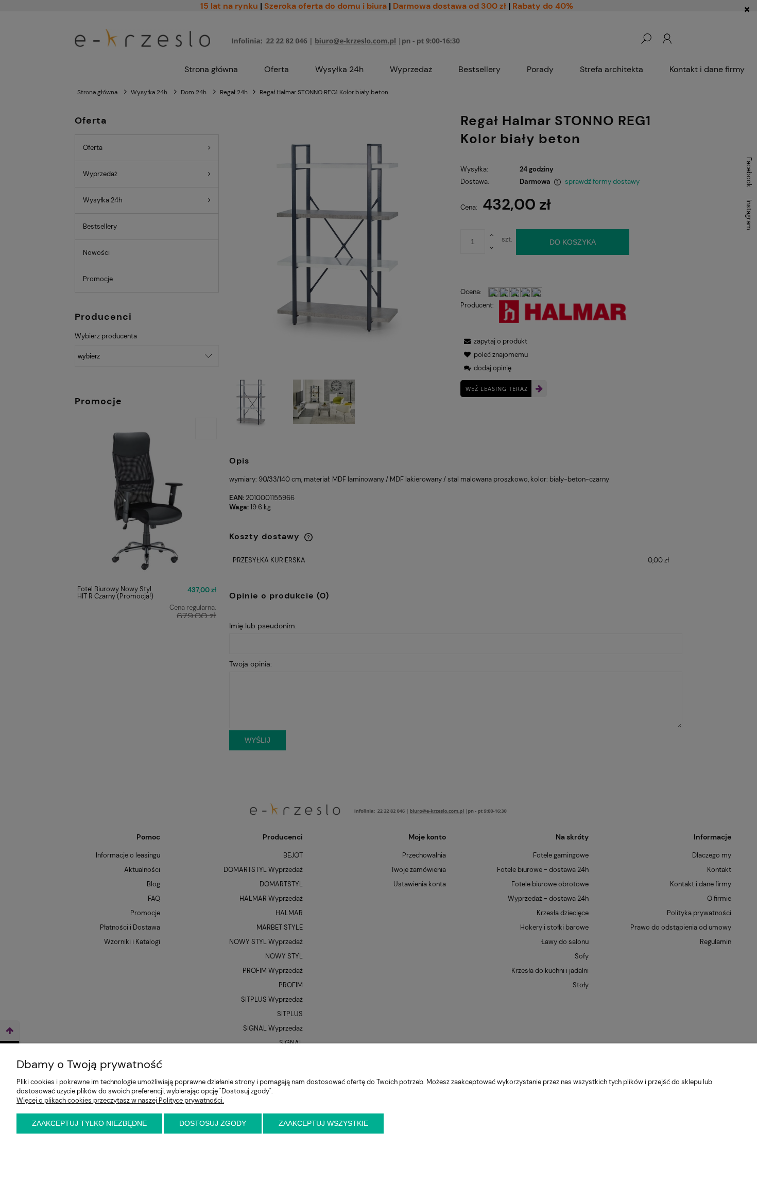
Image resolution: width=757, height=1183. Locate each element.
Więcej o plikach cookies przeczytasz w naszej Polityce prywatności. (120, 1100)
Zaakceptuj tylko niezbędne (89, 1123)
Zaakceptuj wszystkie (323, 1123)
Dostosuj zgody (212, 1123)
